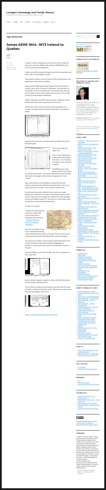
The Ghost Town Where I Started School (88, 384)
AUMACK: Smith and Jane (84, 156)
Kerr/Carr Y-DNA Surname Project (87, 317)
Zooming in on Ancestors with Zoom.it (88, 408)
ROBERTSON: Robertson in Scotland (87, 219)
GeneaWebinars (82, 272)
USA (21, 22)
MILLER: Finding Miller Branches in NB (88, 210)
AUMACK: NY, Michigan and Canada (87, 154)
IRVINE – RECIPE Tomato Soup (86, 172)
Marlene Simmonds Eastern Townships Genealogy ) (32, 222)
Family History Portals (84, 264)
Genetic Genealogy (83, 312)
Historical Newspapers (84, 274)
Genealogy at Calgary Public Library (87, 265)
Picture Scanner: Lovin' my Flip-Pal (87, 403)
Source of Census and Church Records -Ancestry (41, 315)
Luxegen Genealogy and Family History (30, 12)
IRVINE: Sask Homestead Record (86, 186)
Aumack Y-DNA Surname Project (86, 291)
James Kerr (14, 69)
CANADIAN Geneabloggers (85, 258)
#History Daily (81, 255)
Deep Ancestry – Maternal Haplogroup (88, 296)
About (53, 22)
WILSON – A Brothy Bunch (85, 220)
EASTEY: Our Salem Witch (85, 161)
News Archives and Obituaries (86, 278)
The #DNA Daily (82, 331)
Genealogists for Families (90, 71)
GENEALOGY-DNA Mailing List (86, 310)
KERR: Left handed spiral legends (87, 201)
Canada (15, 22)
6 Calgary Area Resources (85, 257)
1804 (7, 67)
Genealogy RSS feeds (83, 271)
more (81, 133)
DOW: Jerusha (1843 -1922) (85, 160)
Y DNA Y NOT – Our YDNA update (86, 338)
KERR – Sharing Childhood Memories (88, 187)
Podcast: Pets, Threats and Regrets (87, 369)
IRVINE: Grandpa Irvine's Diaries (86, 181)
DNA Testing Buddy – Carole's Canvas (88, 298)
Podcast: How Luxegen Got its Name (87, 355)
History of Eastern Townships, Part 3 (88, 276)
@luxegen (97, 126)
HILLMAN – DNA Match (84, 167)
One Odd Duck (81, 367)
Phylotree (80, 326)
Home (8, 22)
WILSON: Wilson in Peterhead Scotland (88, 231)
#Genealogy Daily (82, 253)
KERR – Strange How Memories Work (88, 189)
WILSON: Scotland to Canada (85, 229)
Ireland (27, 22)
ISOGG (79, 315)
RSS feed (90, 128)
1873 (10, 67)
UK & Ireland (36, 22)
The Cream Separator (84, 382)
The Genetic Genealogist (84, 333)
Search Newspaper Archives (85, 279)
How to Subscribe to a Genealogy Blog (88, 353)
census (14, 67)
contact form (81, 119)
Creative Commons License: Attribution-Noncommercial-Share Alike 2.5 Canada (87, 423)
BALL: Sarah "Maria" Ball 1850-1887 (87, 158)
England (46, 22)
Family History (10, 65)
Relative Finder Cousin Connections (87, 328)
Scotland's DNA (82, 329)
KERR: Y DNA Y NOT (83, 208)
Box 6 (79, 381)
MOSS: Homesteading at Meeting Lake (88, 215)
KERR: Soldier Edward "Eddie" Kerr (87, 207)
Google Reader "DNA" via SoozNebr (87, 314)
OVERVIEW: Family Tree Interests (87, 217)
